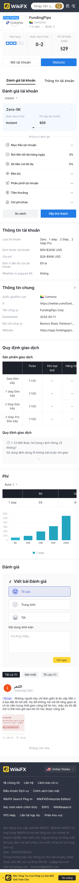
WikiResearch (62, 807)
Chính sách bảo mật (46, 791)
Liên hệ (28, 782)
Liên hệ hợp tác (30, 815)
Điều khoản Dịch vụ (16, 791)
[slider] (15, 43)
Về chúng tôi (11, 782)
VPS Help (9, 815)
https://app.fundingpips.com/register (57, 330)
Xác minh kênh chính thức (20, 807)
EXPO (45, 807)
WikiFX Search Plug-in (17, 799)
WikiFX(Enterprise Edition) (54, 799)
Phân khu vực (54, 815)
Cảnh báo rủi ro (48, 782)
